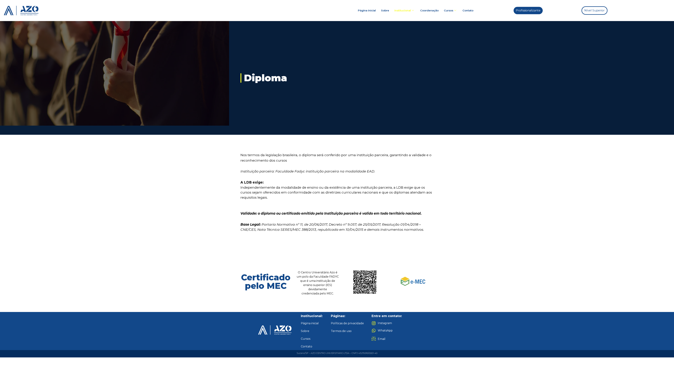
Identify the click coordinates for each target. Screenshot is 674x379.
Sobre (385, 10)
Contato (467, 10)
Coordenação (429, 10)
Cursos (448, 10)
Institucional (402, 10)
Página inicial (367, 10)
